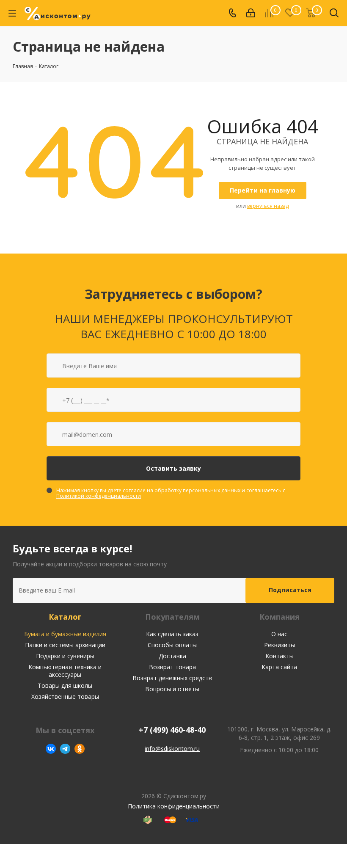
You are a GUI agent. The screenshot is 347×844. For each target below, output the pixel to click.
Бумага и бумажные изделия (65, 634)
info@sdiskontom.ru (172, 749)
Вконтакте (51, 749)
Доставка (172, 656)
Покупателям (172, 617)
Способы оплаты (172, 645)
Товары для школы (65, 685)
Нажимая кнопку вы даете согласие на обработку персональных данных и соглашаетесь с (170, 493)
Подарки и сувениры (65, 656)
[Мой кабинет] (250, 13)
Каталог (65, 617)
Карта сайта (279, 667)
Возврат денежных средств (172, 678)
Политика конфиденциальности (174, 806)
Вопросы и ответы (172, 689)
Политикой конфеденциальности (98, 495)
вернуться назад (268, 206)
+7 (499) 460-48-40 (172, 730)
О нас (279, 634)
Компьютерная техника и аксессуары (65, 671)
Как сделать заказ (172, 634)
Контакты (279, 656)
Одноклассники (79, 749)
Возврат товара (172, 667)
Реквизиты (279, 645)
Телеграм (65, 749)
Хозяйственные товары (65, 696)
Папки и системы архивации (65, 645)
